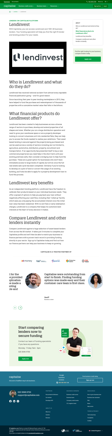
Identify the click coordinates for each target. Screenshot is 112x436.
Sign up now (90, 380)
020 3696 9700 (92, 1)
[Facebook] (10, 401)
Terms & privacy (91, 414)
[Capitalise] (9, 6)
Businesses (7, 1)
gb (105, 1)
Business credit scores (72, 394)
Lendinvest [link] (23, 11)
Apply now (88, 59)
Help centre (90, 406)
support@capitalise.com (29, 395)
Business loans (70, 397)
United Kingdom (96, 430)
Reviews (48, 417)
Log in (105, 6)
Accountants (15, 1)
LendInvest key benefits (83, 36)
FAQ (88, 400)
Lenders (15, 11)
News (88, 403)
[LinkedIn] (14, 401)
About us (100, 1)
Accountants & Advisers (52, 394)
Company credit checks (73, 400)
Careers (48, 414)
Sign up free (97, 6)
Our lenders (49, 397)
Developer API (49, 400)
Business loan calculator (93, 397)
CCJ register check (71, 403)
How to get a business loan (94, 394)
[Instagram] (18, 401)
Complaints (90, 417)
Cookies (89, 420)
